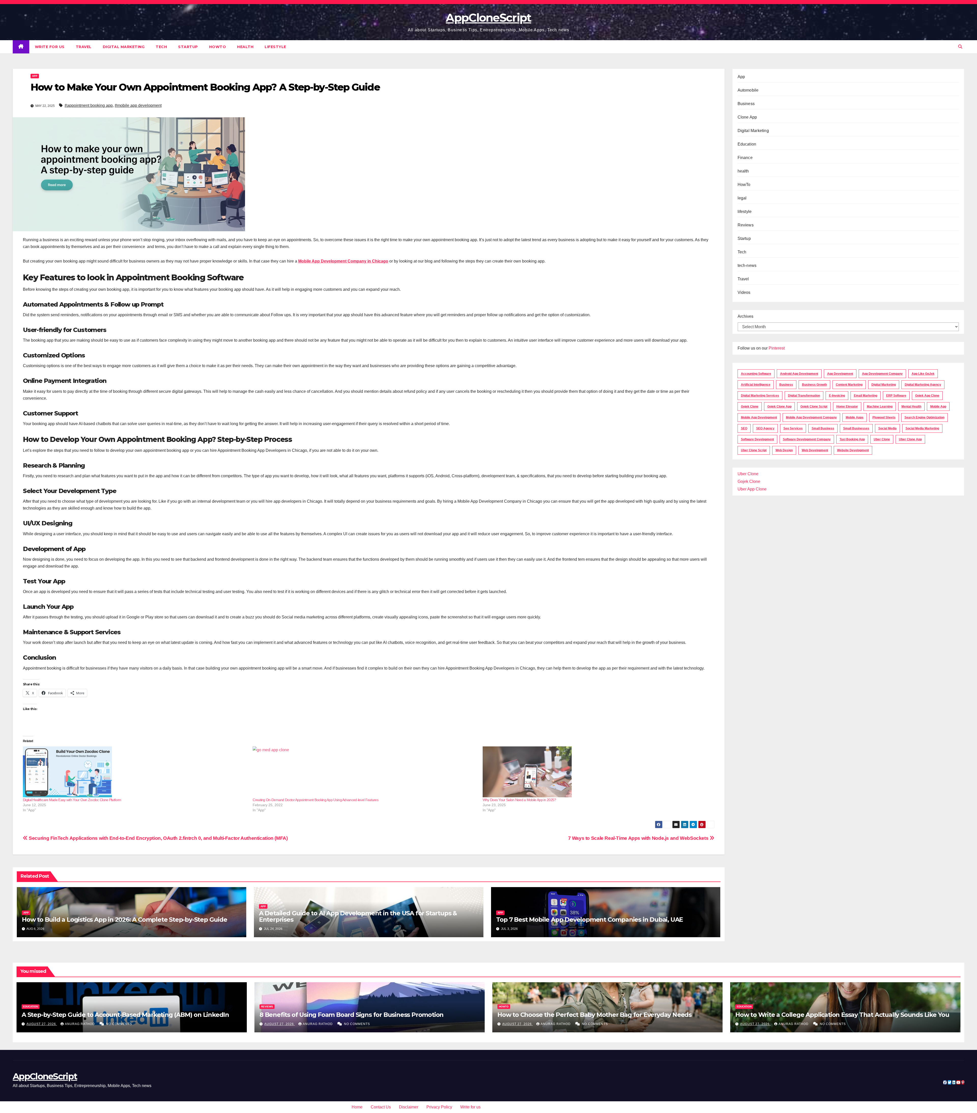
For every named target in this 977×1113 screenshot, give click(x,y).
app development (840, 373)
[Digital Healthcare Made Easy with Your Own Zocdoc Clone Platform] (135, 771)
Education (747, 144)
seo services (793, 428)
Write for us (50, 47)
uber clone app (910, 439)
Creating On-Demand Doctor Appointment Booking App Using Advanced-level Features (315, 800)
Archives (745, 316)
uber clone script (754, 450)
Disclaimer (408, 1107)
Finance (745, 157)
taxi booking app (852, 439)
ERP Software (896, 395)
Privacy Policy (439, 1107)
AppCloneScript (488, 17)
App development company (882, 373)
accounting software (756, 373)
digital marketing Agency (923, 384)
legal (742, 198)
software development (757, 439)
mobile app (938, 406)
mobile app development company (811, 417)
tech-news (747, 265)
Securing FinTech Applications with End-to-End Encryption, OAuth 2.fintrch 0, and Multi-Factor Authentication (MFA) (158, 838)
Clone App (747, 117)
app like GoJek (923, 373)
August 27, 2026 (41, 1024)
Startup (188, 47)
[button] (960, 47)
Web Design (784, 450)
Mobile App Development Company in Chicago (343, 261)
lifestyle (275, 47)
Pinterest (777, 348)
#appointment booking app (89, 105)
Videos (744, 292)
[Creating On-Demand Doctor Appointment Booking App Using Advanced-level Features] (365, 771)
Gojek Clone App (779, 406)
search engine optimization (924, 417)
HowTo (217, 47)
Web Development (815, 450)
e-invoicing (837, 395)
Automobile (748, 90)
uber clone (882, 439)
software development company (807, 439)
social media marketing (922, 428)
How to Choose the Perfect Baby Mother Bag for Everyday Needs (595, 1014)
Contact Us (381, 1107)
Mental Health (911, 406)
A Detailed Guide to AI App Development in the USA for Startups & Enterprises (358, 916)
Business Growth (814, 384)
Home (357, 1107)
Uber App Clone (752, 489)
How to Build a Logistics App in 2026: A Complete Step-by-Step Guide (124, 919)
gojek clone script (813, 406)
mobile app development (759, 417)
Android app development (799, 373)
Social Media (887, 428)
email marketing (865, 395)
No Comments (119, 1024)
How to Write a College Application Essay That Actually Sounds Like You (842, 1014)
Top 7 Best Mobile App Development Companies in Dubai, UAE (590, 919)
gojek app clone (927, 395)
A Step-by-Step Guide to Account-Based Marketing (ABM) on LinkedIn (125, 1014)
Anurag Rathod (80, 1024)
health (245, 47)
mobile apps (855, 417)
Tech (161, 47)
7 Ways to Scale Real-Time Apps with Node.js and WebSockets (639, 838)
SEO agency (765, 428)
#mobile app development (138, 105)
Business (746, 104)
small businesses (856, 428)
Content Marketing (849, 384)
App (34, 76)
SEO (744, 428)
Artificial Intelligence (755, 384)
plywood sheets (884, 417)
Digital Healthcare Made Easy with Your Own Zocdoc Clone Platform (72, 800)
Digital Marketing (124, 47)
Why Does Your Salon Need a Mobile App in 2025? (519, 800)
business (786, 384)
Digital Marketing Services (760, 395)
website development (853, 450)
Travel (84, 47)
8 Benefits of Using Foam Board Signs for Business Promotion (351, 1014)
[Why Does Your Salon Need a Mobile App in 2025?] (595, 771)
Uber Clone (748, 474)
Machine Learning (880, 406)
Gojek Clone (749, 406)
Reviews (746, 225)
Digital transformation (804, 395)
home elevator (847, 406)
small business (823, 428)
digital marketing (883, 384)
